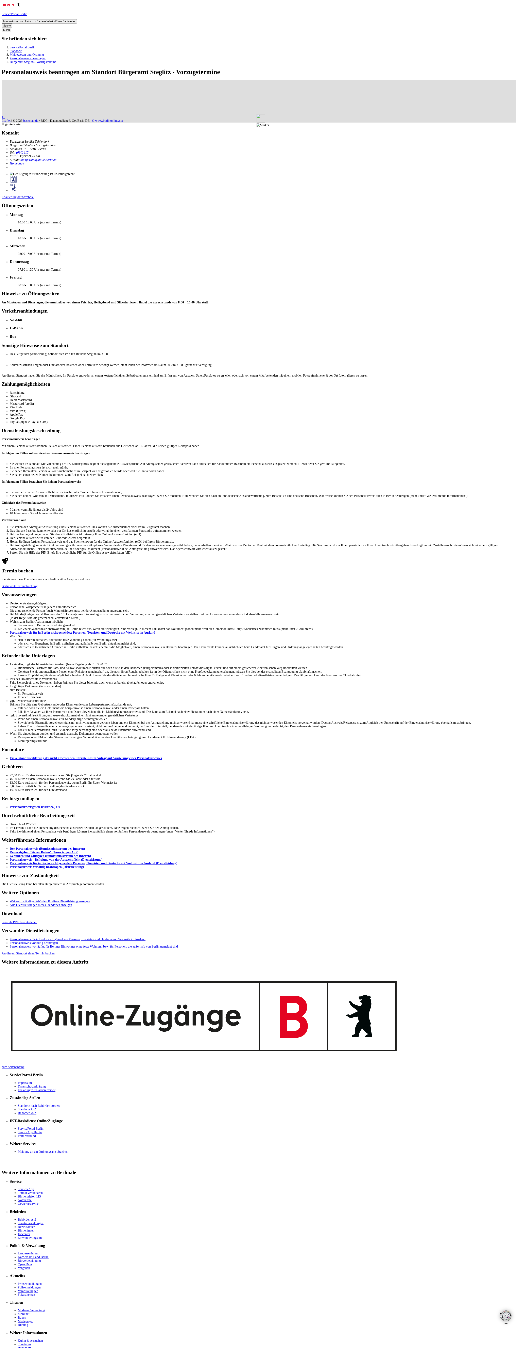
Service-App (26, 1189)
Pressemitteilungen (30, 1283)
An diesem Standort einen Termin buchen (28, 953)
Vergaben (24, 1268)
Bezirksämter (26, 1226)
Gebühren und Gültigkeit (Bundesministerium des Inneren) (50, 856)
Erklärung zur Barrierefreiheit (36, 1090)
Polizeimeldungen (29, 1287)
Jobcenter (24, 1234)
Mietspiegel (25, 1321)
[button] (263, 125)
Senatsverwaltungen (31, 1223)
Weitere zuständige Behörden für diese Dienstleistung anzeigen (50, 901)
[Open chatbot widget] (506, 1317)
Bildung (23, 1325)
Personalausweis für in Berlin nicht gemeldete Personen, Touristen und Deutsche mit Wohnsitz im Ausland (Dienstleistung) (93, 863)
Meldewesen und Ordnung (27, 54)
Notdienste (25, 1200)
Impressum (25, 1082)
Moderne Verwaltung (31, 1310)
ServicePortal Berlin (22, 47)
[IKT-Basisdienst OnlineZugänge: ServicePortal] (205, 1063)
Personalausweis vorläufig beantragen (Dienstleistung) (47, 867)
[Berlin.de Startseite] (12, 7)
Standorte (16, 51)
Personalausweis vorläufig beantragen (34, 943)
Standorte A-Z (27, 1109)
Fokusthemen (26, 1294)
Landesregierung (28, 1253)
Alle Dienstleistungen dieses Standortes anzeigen (41, 905)
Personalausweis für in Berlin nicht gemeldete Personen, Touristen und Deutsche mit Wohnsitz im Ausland (82, 632)
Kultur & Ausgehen (30, 1340)
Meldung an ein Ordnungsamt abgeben (43, 1151)
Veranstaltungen (28, 1291)
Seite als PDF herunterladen (19, 922)
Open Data (25, 1264)
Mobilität (23, 1314)
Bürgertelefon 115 (29, 1196)
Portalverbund (27, 1136)
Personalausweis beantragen (28, 58)
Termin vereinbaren (30, 1192)
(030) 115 (22, 152)
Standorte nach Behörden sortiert (39, 1105)
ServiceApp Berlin (30, 1132)
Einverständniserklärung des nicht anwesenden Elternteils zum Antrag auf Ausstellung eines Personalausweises (86, 758)
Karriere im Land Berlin (33, 1257)
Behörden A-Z (27, 1113)
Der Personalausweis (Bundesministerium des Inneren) (47, 848)
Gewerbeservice (28, 1203)
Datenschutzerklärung (32, 1086)
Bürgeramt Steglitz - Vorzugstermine (33, 62)
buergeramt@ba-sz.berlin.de (38, 159)
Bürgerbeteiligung (29, 1260)
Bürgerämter (26, 1230)
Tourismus (24, 1344)
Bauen (22, 1317)
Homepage (17, 163)
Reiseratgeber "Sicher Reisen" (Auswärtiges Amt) (44, 852)
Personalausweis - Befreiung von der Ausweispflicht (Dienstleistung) (56, 859)
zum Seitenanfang (13, 1067)
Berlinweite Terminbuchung (19, 586)
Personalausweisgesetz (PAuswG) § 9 (35, 807)
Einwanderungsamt (30, 1237)
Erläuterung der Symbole (18, 197)
